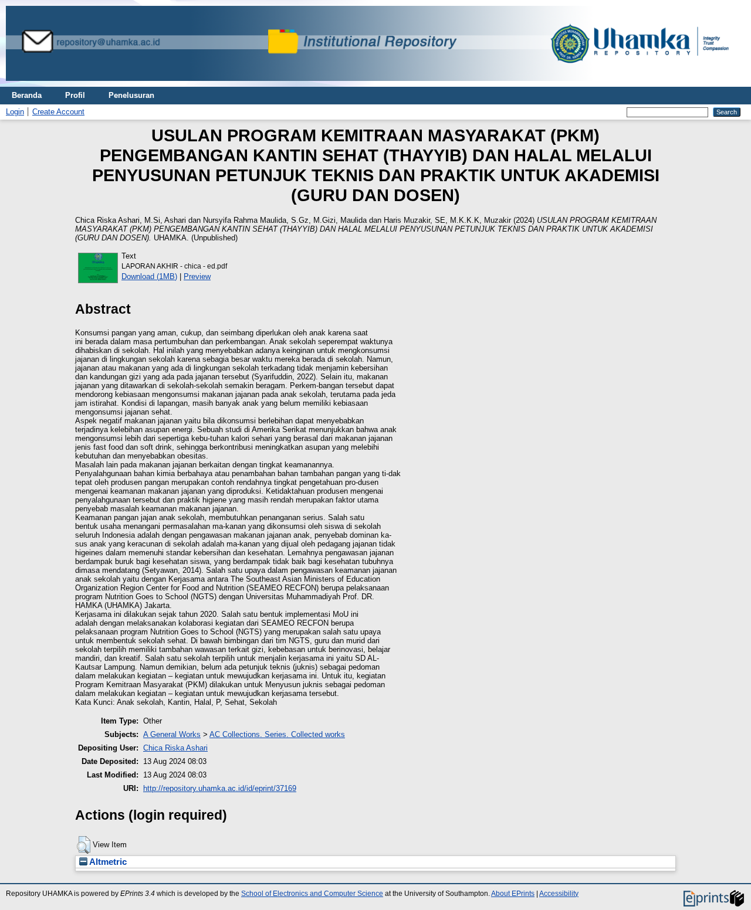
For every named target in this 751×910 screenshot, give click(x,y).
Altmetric (107, 862)
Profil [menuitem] (75, 95)
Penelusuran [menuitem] (131, 95)
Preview (197, 276)
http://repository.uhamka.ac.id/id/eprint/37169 (219, 788)
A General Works (172, 734)
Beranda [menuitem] (27, 95)
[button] (83, 845)
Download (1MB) (149, 276)
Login (15, 111)
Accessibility (559, 893)
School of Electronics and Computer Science (312, 893)
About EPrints (513, 893)
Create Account (58, 111)
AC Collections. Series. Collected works (277, 734)
